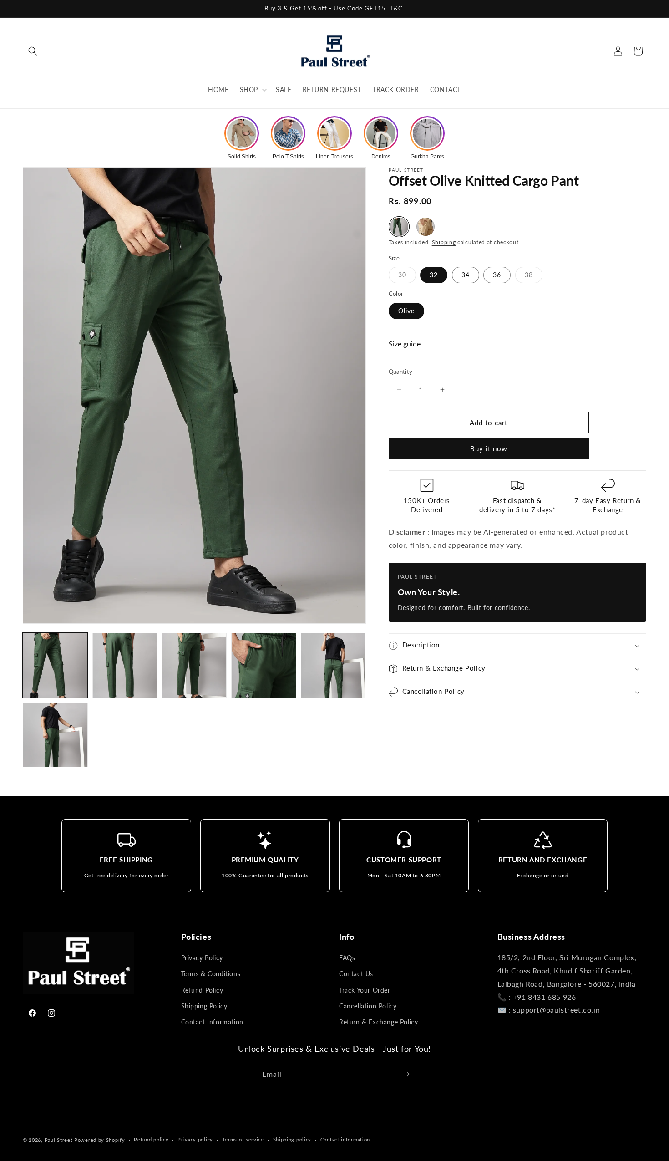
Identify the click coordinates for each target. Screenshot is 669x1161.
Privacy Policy (202, 958)
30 (407, 277)
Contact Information (212, 1022)
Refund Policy (202, 990)
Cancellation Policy (367, 1006)
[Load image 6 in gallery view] (55, 735)
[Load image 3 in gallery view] (194, 665)
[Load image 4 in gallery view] (263, 665)
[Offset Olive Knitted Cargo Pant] (399, 227)
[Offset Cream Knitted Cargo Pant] (425, 227)
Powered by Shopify (99, 1140)
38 (533, 277)
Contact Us (356, 974)
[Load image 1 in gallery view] (55, 665)
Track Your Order (364, 990)
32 (434, 275)
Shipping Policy (204, 1006)
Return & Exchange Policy (378, 1022)
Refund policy (151, 1139)
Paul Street (59, 1140)
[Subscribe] (406, 1074)
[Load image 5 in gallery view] (333, 665)
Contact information (345, 1139)
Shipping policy (292, 1139)
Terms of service (243, 1139)
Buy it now (488, 449)
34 (465, 275)
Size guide (405, 344)
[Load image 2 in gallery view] (124, 665)
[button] (33, 51)
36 (497, 275)
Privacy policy (195, 1139)
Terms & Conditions (211, 974)
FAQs (347, 958)
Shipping (444, 242)
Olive (406, 311)
